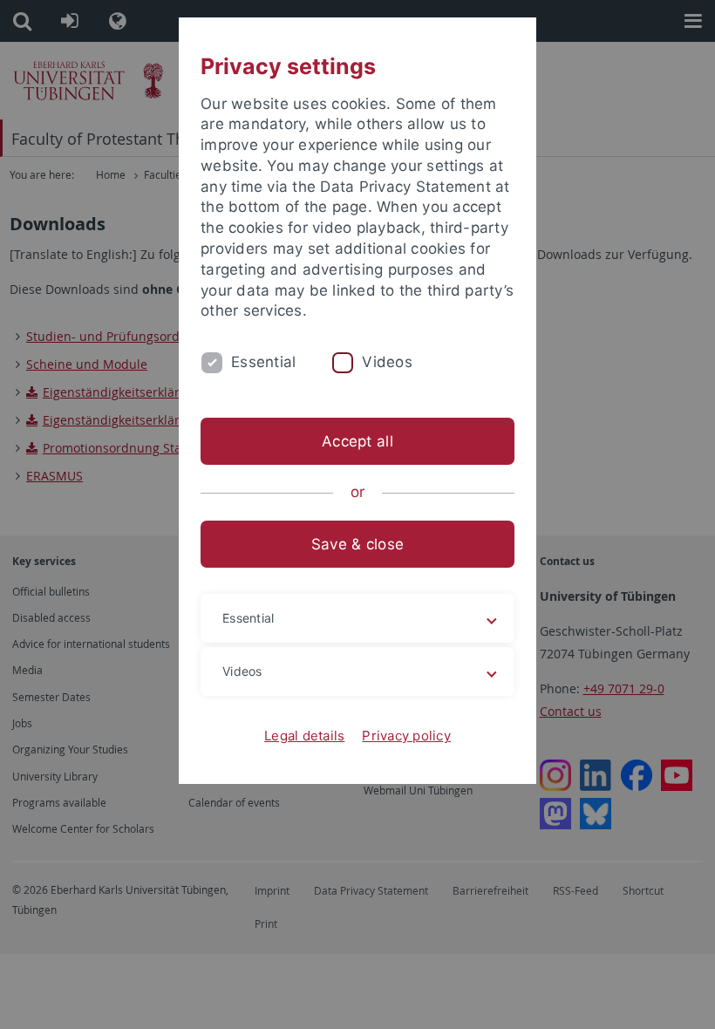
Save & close (357, 544)
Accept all (357, 441)
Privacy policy (406, 735)
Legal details (304, 735)
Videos (387, 362)
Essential (263, 362)
